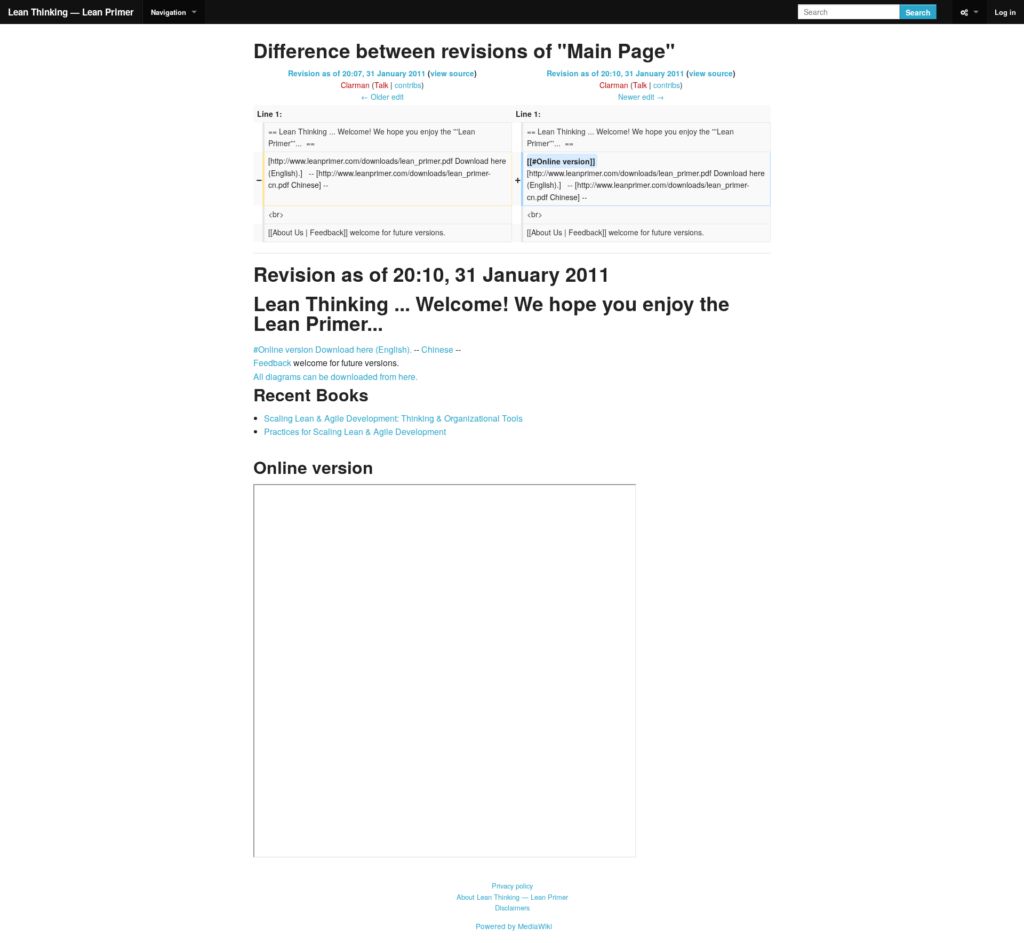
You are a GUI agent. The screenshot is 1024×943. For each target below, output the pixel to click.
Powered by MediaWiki (514, 926)
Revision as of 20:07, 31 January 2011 (357, 73)
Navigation (168, 12)
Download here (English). (363, 349)
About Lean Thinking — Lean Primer (512, 897)
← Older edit (382, 96)
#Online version (283, 349)
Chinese (437, 349)
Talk (381, 85)
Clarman (355, 85)
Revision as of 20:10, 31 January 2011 (615, 73)
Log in (1005, 12)
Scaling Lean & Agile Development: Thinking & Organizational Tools (393, 418)
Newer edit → (641, 96)
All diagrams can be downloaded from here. (335, 376)
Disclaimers (512, 907)
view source (452, 73)
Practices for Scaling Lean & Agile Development (355, 431)
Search (918, 12)
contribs (408, 85)
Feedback (272, 362)
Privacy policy (512, 886)
